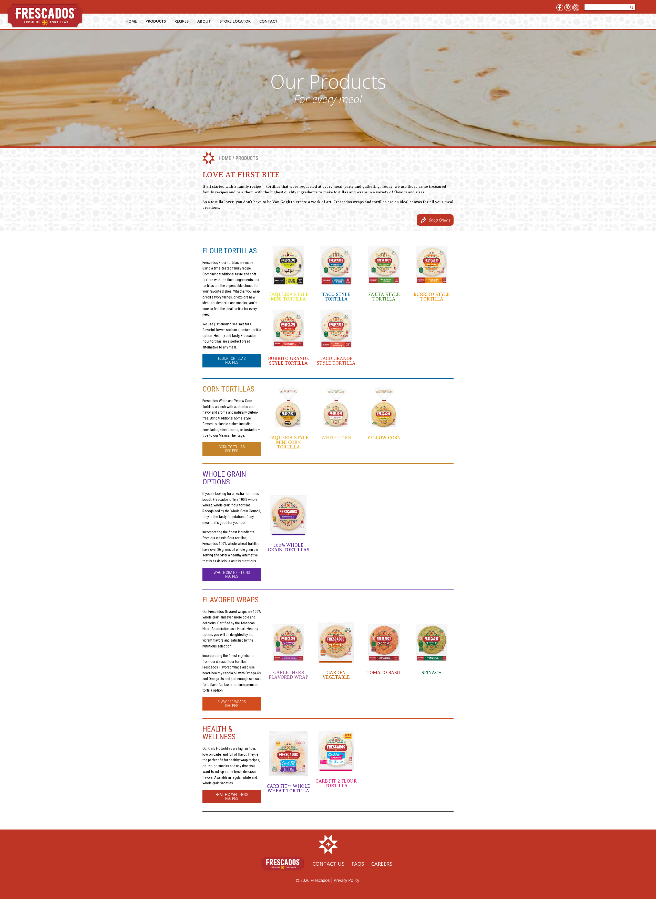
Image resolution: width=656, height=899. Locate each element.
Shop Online (439, 220)
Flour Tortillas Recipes (232, 360)
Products (156, 21)
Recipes (182, 21)
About (204, 21)
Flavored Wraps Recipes (232, 704)
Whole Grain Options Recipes (232, 574)
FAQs (358, 863)
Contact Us (328, 863)
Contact (268, 21)
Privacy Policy (346, 880)
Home (131, 21)
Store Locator (235, 21)
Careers (381, 863)
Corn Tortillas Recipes (232, 449)
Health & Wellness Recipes (232, 796)
